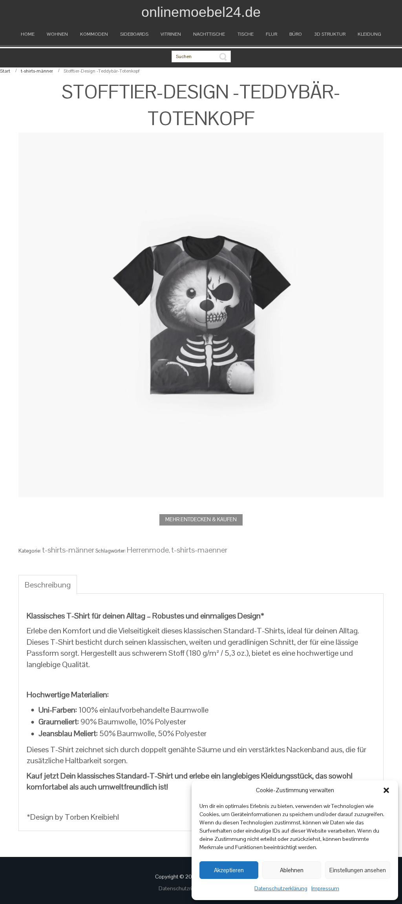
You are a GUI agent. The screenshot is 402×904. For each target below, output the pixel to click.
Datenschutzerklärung (280, 888)
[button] (386, 790)
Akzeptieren (229, 870)
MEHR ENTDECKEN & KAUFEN (201, 519)
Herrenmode (148, 550)
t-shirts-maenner (199, 550)
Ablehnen (291, 870)
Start (5, 71)
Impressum (325, 888)
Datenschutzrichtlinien (186, 888)
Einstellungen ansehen (357, 870)
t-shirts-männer (37, 71)
